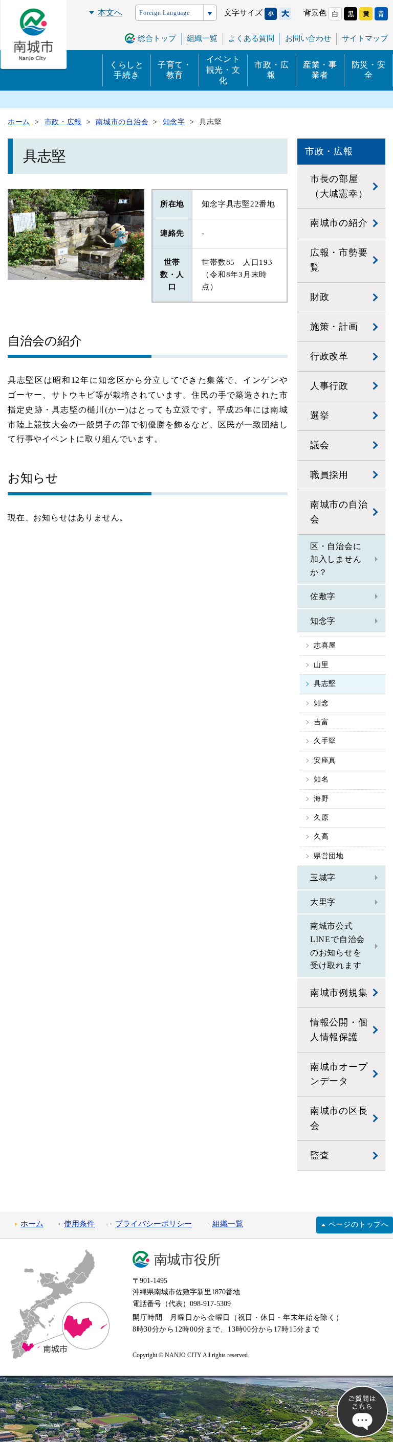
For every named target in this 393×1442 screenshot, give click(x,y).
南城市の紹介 (339, 223)
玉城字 (323, 877)
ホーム (31, 1224)
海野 (321, 799)
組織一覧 (227, 1224)
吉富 (321, 722)
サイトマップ (365, 38)
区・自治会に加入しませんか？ (336, 559)
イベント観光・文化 (223, 70)
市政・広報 (271, 70)
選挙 (320, 415)
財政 (320, 297)
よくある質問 (251, 38)
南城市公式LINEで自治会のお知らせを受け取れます (337, 946)
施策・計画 (334, 327)
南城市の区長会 (339, 1118)
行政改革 (329, 356)
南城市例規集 (339, 993)
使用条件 (79, 1224)
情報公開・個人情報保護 (339, 1029)
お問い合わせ (308, 38)
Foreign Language (164, 12)
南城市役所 (187, 1259)
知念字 (323, 620)
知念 (321, 703)
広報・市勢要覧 (339, 259)
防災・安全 (369, 70)
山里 (321, 665)
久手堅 (325, 741)
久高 (321, 836)
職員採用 (329, 475)
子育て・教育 (175, 70)
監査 (320, 1155)
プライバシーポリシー (153, 1224)
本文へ (110, 12)
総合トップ (157, 38)
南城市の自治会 (339, 511)
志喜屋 (325, 645)
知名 (321, 779)
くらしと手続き (127, 70)
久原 (321, 817)
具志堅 (325, 684)
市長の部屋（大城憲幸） (339, 186)
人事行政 (329, 386)
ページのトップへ (359, 1224)
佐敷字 (323, 596)
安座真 (325, 760)
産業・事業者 (320, 70)
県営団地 (329, 856)
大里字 (323, 902)
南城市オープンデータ (339, 1074)
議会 (320, 445)
